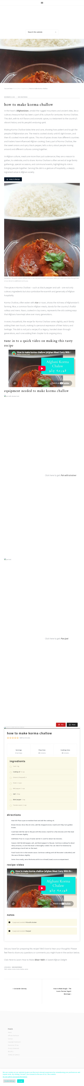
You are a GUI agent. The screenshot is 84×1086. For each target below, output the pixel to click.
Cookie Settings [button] (9, 1081)
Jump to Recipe (14, 179)
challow (10, 969)
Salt (14, 794)
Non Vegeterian (22, 97)
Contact (10, 1039)
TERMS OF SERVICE (14, 1055)
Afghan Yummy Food (42, 16)
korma (14, 969)
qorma (26, 969)
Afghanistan (23, 110)
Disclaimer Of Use (13, 1045)
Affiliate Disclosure (13, 1035)
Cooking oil (16, 772)
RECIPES (10, 1051)
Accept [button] (20, 1081)
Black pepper (17, 800)
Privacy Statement (13, 1048)
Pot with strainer (68, 475)
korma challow (20, 969)
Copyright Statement (14, 1042)
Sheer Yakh (40, 959)
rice (36, 302)
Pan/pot (64, 638)
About (9, 1032)
